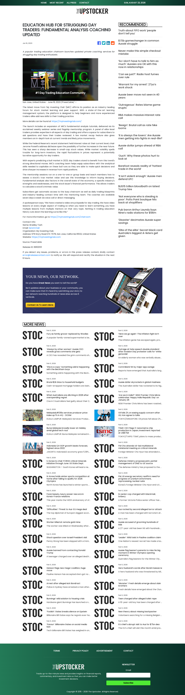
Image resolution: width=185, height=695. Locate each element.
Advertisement (104, 650)
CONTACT (84, 2)
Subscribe (128, 682)
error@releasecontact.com (36, 255)
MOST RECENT (57, 2)
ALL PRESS (71, 2)
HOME (44, 2)
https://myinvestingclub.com (46, 237)
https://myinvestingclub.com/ (67, 121)
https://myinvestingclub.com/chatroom (70, 216)
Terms (56, 650)
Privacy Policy (80, 650)
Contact (128, 650)
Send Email (34, 228)
